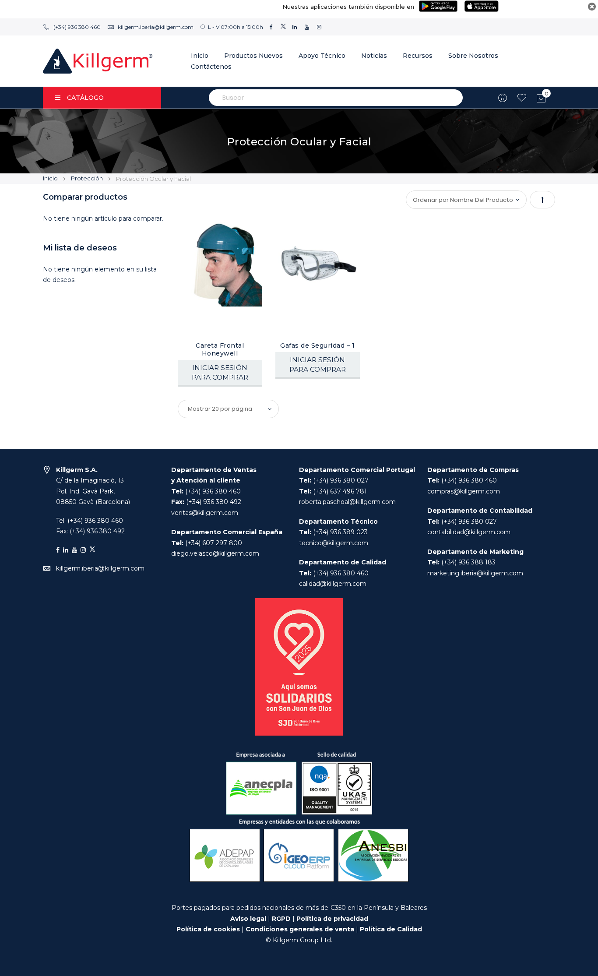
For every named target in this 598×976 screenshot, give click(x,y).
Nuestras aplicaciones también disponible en (348, 6)
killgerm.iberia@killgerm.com (155, 27)
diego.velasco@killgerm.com (215, 553)
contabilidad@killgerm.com (468, 532)
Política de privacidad (332, 919)
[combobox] (335, 98)
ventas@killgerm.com (204, 513)
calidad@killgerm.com (332, 584)
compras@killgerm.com (463, 491)
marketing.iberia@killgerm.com (475, 573)
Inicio (51, 178)
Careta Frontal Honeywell (220, 349)
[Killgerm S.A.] (97, 61)
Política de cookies (208, 929)
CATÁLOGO (85, 98)
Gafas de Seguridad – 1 (317, 345)
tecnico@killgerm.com (333, 543)
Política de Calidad (391, 929)
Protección (87, 178)
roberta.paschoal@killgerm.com (347, 502)
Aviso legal (248, 919)
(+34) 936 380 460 (77, 27)
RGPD (281, 919)
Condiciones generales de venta (301, 929)
